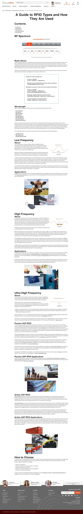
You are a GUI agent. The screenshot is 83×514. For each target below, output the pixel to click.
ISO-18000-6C (45, 316)
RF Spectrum (18, 27)
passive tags (21, 334)
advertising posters (45, 254)
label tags (43, 337)
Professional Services (7, 499)
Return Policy (35, 502)
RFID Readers (5, 501)
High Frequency (19, 29)
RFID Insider (35, 494)
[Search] (47, 2)
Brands (14, 6)
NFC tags (19, 238)
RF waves (44, 327)
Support (53, 6)
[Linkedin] (65, 495)
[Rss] (62, 495)
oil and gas (43, 418)
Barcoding (5, 494)
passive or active (59, 320)
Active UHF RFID (18, 396)
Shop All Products (6, 6)
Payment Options (36, 497)
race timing (62, 358)
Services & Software (23, 6)
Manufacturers (5, 496)
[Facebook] (68, 495)
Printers (4, 497)
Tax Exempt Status (21, 497)
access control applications (22, 174)
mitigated (24, 342)
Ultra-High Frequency (20, 31)
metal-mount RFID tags (33, 343)
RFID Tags (5, 502)
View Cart (19, 501)
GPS (29, 411)
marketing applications (35, 254)
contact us (38, 474)
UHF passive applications (29, 360)
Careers (50, 494)
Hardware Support (36, 501)
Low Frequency (19, 28)
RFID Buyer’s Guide (47, 472)
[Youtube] (71, 495)
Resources (46, 6)
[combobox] (29, 2)
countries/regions (28, 305)
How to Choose (19, 32)
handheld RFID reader (42, 353)
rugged (52, 346)
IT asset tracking (56, 358)
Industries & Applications (35, 6)
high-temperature (57, 346)
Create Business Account (22, 496)
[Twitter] (74, 495)
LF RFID (16, 173)
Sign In (19, 494)
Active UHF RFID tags (19, 403)
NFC (47, 231)
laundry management (19, 359)
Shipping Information (37, 499)
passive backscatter (52, 314)
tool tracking (49, 358)
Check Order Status (21, 499)
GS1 (35, 303)
